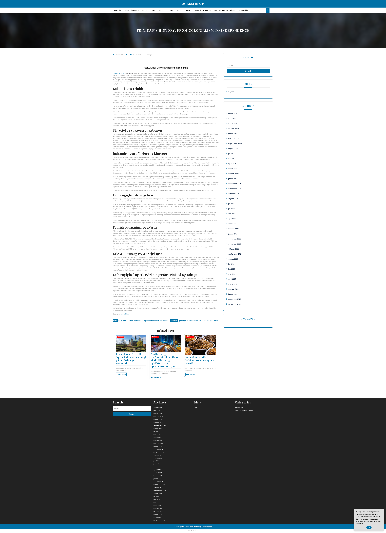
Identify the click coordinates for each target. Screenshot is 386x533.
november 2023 (234, 244)
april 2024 (232, 219)
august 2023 (233, 259)
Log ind (231, 91)
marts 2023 (232, 284)
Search (248, 71)
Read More (121, 374)
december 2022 (234, 299)
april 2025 (232, 163)
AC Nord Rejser (193, 4)
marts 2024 (233, 224)
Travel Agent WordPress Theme (186, 527)
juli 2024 (231, 204)
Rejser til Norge (183, 10)
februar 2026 (233, 128)
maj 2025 (232, 158)
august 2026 (233, 113)
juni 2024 (231, 209)
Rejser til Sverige (131, 10)
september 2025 (235, 143)
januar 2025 (233, 179)
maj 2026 (232, 118)
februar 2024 (233, 229)
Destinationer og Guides (224, 10)
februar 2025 (233, 174)
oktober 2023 (233, 249)
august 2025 (233, 148)
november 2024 (234, 189)
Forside (117, 10)
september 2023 (235, 254)
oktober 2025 (233, 138)
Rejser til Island (149, 10)
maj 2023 (231, 274)
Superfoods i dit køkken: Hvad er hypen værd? (199, 360)
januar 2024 (233, 234)
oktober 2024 (233, 194)
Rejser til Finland (166, 10)
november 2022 (234, 304)
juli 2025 (231, 153)
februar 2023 (233, 289)
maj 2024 (232, 214)
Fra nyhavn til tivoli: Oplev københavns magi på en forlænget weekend (131, 358)
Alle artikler (243, 10)
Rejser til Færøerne (202, 10)
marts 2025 (232, 168)
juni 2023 (231, 269)
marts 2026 (232, 123)
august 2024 (233, 199)
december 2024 (234, 184)
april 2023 (232, 279)
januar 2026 (233, 133)
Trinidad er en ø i (118, 73)
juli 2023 (231, 264)
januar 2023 (232, 294)
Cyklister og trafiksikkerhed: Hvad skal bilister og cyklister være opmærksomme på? (165, 360)
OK (369, 527)
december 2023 (234, 239)
